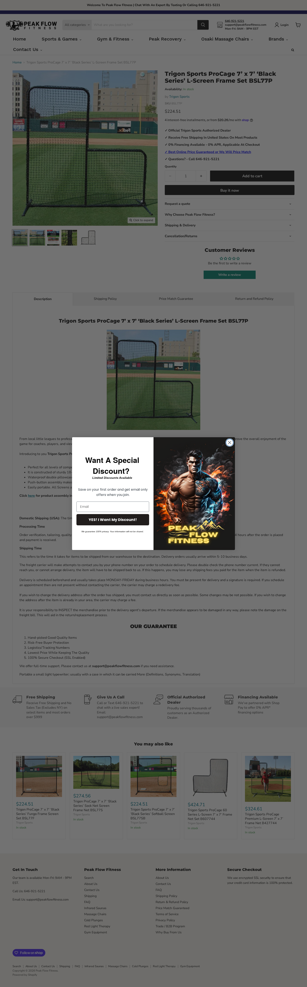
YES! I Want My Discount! (113, 519)
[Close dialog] (229, 442)
